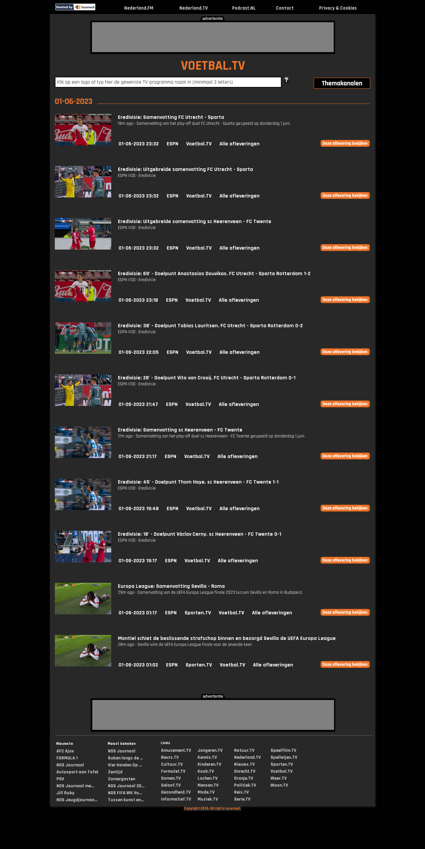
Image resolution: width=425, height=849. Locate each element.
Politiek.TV (245, 785)
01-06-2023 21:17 (138, 456)
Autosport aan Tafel (77, 772)
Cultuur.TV (172, 764)
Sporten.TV (198, 612)
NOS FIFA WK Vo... (125, 793)
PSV (60, 779)
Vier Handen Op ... (125, 765)
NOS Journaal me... (75, 786)
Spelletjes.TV (284, 757)
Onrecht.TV (244, 771)
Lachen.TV (207, 778)
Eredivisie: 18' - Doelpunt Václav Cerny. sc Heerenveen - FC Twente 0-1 (199, 534)
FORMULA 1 (67, 758)
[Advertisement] (213, 37)
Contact (285, 8)
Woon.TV (279, 785)
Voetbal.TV (199, 143)
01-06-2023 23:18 (138, 300)
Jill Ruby (65, 793)
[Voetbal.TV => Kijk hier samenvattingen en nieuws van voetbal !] (101, 8)
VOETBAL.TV (213, 65)
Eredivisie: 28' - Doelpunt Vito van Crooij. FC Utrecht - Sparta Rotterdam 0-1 (207, 377)
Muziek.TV (208, 799)
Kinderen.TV (209, 764)
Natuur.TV (244, 750)
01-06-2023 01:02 (138, 664)
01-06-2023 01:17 (138, 612)
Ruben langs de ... (125, 758)
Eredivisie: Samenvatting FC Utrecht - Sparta (171, 117)
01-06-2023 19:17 (138, 560)
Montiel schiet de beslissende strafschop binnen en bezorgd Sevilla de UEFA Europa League (227, 638)
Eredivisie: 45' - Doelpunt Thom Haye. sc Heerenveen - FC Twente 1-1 (198, 482)
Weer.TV (279, 778)
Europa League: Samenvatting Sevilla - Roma (171, 586)
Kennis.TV (207, 757)
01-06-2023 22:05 (139, 352)
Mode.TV (206, 792)
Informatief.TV (176, 799)
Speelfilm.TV (283, 750)
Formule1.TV (173, 771)
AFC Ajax (65, 751)
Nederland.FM (138, 8)
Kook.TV (206, 771)
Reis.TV (241, 792)
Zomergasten (121, 779)
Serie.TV (242, 799)
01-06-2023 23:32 (139, 143)
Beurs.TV (170, 757)
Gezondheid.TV (176, 792)
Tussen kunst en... (126, 800)
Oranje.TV (243, 778)
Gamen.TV (171, 778)
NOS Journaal (70, 765)
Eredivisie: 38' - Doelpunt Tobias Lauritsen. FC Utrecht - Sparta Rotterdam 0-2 (210, 325)
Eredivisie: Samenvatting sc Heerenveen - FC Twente (180, 429)
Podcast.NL (244, 8)
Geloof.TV (171, 785)
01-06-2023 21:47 (138, 404)
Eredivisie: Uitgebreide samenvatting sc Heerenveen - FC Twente (194, 221)
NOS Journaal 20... (126, 786)
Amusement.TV (176, 750)
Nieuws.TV (244, 764)
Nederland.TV (193, 8)
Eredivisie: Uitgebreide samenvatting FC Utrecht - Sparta (185, 169)
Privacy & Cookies (338, 8)
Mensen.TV (208, 785)
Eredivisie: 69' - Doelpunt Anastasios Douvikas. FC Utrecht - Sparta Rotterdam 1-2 (214, 273)
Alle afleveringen (239, 143)
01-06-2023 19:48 (139, 508)
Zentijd (115, 772)
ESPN (172, 143)
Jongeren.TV (210, 750)
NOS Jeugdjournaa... (76, 800)
